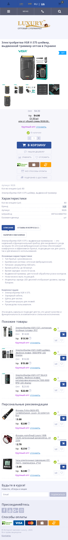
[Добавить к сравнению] (56, 424)
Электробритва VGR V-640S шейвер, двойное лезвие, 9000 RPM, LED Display (33, 353)
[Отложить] (61, 340)
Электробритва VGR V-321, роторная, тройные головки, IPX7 (34, 329)
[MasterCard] (30, 522)
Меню (25, 11)
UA (43, 4)
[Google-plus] (15, 510)
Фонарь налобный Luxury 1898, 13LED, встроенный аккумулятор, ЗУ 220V (33, 438)
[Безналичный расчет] (45, 164)
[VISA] (18, 522)
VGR (64, 206)
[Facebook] (4, 510)
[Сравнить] (56, 340)
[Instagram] (21, 510)
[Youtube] (9, 510)
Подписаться (58, 494)
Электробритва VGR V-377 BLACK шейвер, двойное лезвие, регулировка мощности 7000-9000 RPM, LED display (32, 379)
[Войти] (8, 4)
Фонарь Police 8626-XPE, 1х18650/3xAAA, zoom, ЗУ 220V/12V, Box (33, 413)
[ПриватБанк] (22, 164)
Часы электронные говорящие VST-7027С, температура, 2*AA (33, 461)
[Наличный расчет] (34, 164)
